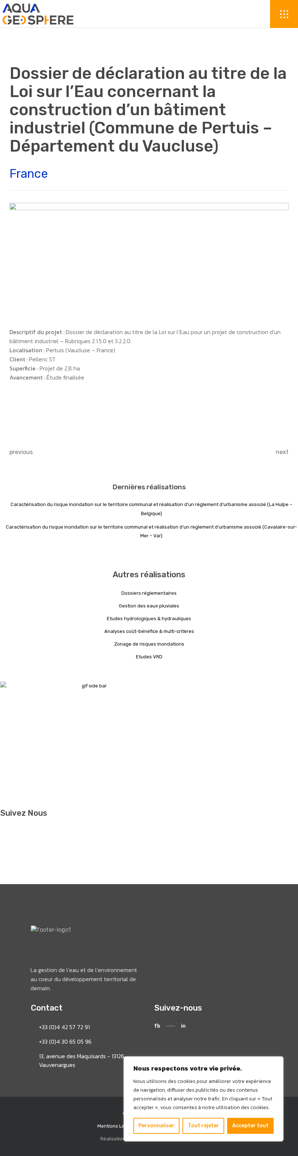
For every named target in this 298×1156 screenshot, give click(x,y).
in (183, 1026)
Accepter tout (250, 1126)
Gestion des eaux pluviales (149, 606)
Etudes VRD (149, 656)
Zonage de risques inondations (149, 644)
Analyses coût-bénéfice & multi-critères (149, 631)
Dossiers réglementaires (149, 593)
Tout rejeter (203, 1126)
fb (157, 1026)
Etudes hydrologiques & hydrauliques (149, 618)
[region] (203, 1098)
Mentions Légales (117, 1126)
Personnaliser (156, 1126)
